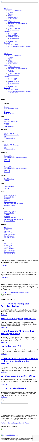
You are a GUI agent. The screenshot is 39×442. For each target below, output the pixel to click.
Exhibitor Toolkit (9, 197)
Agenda (10, 14)
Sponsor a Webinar (13, 30)
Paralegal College (13, 35)
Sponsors (10, 25)
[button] (19, 51)
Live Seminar (8, 9)
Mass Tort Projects (9, 234)
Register (10, 12)
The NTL (7, 180)
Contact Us (7, 231)
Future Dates (8, 229)
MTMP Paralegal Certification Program (19, 46)
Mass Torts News (9, 233)
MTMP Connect (12, 33)
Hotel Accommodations (14, 10)
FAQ (9, 39)
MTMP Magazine (13, 18)
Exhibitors (7, 20)
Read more (4, 315)
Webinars (7, 31)
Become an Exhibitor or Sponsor (17, 23)
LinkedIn (7, 159)
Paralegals (7, 43)
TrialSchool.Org (9, 179)
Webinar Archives (13, 41)
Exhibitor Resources (14, 22)
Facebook (7, 161)
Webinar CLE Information (11, 135)
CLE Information (13, 17)
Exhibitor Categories (14, 28)
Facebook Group (13, 48)
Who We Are (8, 228)
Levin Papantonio (9, 236)
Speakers (10, 15)
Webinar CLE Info (13, 36)
